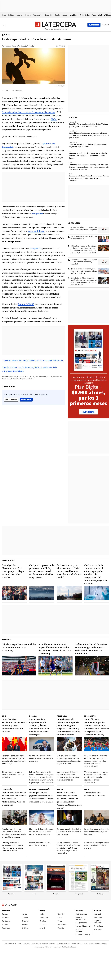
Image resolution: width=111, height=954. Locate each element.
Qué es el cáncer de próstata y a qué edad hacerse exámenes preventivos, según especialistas (84, 271)
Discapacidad (29, 376)
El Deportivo (48, 15)
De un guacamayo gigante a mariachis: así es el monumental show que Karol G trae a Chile (41, 797)
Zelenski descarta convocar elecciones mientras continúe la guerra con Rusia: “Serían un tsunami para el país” (89, 135)
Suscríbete (27, 399)
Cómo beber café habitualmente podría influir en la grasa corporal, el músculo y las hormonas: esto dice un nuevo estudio (89, 167)
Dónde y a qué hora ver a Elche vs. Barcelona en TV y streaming (19, 647)
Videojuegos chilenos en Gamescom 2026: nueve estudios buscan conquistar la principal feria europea (14, 833)
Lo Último (73, 15)
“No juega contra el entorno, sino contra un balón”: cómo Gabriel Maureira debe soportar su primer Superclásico (96, 777)
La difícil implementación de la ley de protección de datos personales (41, 758)
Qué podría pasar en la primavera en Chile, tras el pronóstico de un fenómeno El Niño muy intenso (41, 571)
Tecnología (37, 15)
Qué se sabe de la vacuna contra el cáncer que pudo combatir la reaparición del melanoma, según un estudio (96, 574)
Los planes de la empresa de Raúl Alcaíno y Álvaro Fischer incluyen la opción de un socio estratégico (39, 727)
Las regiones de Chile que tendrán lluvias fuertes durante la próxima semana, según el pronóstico (68, 776)
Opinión (13, 376)
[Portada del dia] (88, 370)
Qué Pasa (6, 35)
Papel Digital (97, 15)
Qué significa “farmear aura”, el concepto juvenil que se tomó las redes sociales (13, 571)
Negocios (27, 15)
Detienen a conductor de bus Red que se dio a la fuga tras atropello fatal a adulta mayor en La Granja (88, 156)
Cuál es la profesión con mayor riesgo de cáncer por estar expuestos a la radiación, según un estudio (69, 759)
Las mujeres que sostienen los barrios (94, 794)
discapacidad (37, 213)
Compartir (7, 91)
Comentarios (18, 91)
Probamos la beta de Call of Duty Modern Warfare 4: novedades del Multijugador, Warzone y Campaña (89, 178)
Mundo (57, 15)
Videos (64, 15)
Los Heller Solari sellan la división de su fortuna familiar (84, 238)
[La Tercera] (12, 891)
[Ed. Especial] (78, 891)
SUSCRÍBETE (88, 411)
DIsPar (54, 119)
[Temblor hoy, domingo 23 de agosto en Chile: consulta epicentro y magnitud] (103, 262)
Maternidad (15, 379)
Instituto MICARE (26, 304)
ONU (36, 376)
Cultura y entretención (39, 789)
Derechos (42, 376)
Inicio (4, 15)
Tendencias (62, 716)
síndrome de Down (36, 231)
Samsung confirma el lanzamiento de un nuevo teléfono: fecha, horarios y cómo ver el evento (12, 846)
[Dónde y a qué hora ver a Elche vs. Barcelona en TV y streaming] (19, 665)
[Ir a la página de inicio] (55, 24)
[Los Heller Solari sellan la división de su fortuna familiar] (103, 239)
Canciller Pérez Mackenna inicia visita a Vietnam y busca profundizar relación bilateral (88, 125)
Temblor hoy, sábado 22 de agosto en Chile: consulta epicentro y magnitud (83, 228)
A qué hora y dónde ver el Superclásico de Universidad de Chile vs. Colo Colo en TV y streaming (54, 649)
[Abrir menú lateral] (4, 25)
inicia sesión (11, 399)
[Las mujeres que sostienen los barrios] (96, 817)
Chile (8, 379)
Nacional (19, 15)
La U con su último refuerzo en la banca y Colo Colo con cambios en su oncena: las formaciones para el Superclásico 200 (95, 760)
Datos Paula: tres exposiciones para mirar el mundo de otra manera (96, 845)
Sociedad (20, 376)
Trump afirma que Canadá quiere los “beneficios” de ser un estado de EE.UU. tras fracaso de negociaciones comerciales (68, 847)
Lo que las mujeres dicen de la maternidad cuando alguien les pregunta (96, 831)
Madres (49, 376)
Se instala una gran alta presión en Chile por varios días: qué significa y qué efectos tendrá (69, 571)
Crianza (23, 379)
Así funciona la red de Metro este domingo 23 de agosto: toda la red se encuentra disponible (91, 649)
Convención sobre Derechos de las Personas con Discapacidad (28, 112)
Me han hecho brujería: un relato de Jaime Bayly (40, 843)
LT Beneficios (85, 15)
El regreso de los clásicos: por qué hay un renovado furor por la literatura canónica (41, 831)
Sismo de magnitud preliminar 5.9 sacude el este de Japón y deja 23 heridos (88, 146)
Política (11, 15)
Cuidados (29, 379)
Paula (86, 789)
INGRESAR (105, 25)
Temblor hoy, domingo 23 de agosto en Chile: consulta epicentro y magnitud (84, 261)
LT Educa (107, 15)
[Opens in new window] (56, 891)
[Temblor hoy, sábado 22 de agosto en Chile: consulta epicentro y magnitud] (103, 230)
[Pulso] (34, 891)
